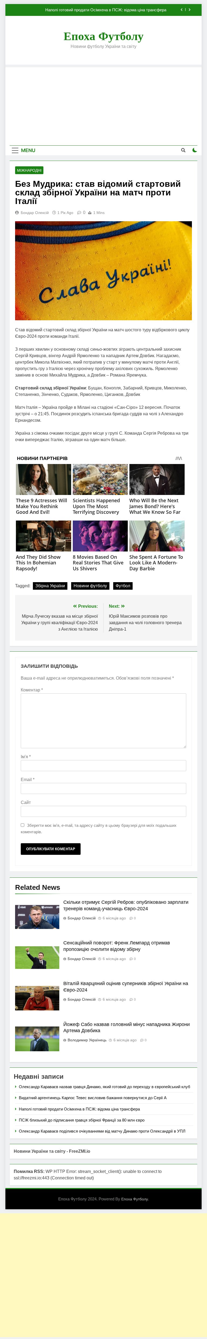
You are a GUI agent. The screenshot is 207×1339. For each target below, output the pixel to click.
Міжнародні (29, 170)
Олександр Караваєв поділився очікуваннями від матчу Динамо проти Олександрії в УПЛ (102, 1131)
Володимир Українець (87, 1040)
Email (27, 779)
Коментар (32, 690)
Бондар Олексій (35, 212)
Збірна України (50, 586)
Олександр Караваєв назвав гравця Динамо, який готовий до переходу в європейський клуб (104, 1086)
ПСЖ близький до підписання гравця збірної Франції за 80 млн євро (81, 1120)
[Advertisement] (103, 105)
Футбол (123, 586)
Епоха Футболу (104, 36)
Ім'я (26, 756)
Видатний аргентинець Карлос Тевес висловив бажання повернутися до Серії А (93, 1097)
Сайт (26, 802)
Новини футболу (90, 586)
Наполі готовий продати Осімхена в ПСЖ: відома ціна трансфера (105, 10)
